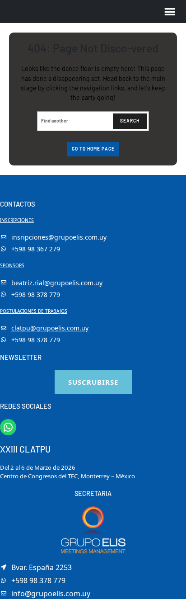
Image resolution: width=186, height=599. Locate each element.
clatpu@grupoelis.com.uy (49, 328)
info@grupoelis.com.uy (50, 594)
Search (130, 120)
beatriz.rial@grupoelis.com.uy (56, 282)
